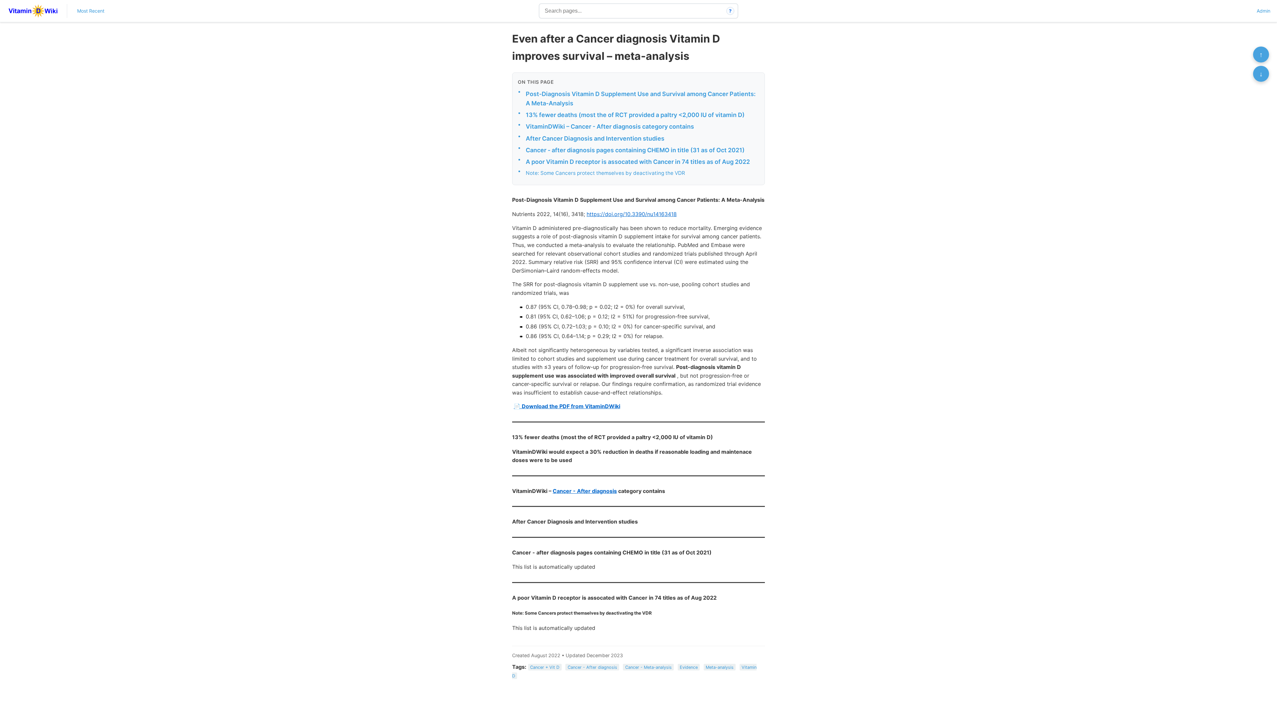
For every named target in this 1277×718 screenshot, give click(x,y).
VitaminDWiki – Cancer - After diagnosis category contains (610, 126)
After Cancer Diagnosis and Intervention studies (595, 138)
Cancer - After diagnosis (585, 491)
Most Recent (90, 11)
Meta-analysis (720, 667)
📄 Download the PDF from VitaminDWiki (567, 406)
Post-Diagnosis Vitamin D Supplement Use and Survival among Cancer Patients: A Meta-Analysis (641, 98)
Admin (1263, 11)
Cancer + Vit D (544, 667)
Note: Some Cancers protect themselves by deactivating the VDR (605, 173)
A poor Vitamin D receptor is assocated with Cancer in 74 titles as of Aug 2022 (638, 161)
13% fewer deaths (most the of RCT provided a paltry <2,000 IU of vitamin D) (635, 114)
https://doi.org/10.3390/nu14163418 (632, 214)
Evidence (689, 667)
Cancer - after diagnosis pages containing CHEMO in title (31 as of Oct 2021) (635, 150)
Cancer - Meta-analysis (648, 667)
